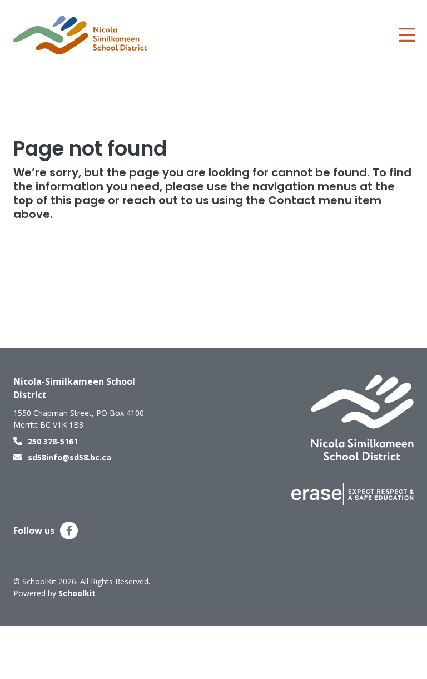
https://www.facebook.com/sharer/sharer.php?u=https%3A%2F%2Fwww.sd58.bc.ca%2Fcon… (69, 531)
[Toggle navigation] (406, 35)
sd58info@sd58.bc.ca (69, 457)
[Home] (80, 35)
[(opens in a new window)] (352, 493)
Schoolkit (77, 593)
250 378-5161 (53, 441)
